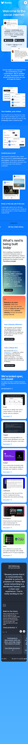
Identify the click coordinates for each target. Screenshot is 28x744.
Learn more (8, 290)
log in (9, 44)
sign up (15, 44)
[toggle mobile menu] (25, 2)
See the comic (9, 339)
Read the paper (9, 365)
